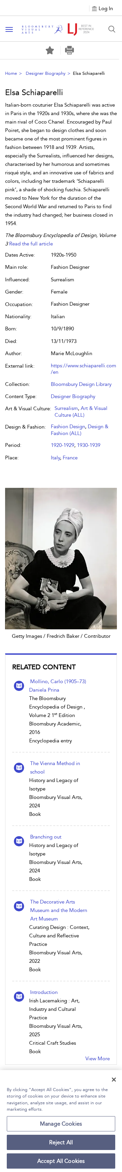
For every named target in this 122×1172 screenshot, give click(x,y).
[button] (69, 50)
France (70, 458)
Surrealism (66, 408)
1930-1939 (88, 445)
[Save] (50, 50)
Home (11, 73)
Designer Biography (45, 73)
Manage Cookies (61, 1124)
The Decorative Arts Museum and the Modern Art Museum (58, 910)
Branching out (45, 837)
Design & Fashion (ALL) (79, 430)
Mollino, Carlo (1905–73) (58, 681)
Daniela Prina (44, 690)
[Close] (113, 1079)
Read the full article (31, 244)
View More (97, 1059)
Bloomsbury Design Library (81, 384)
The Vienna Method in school (55, 767)
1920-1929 (62, 445)
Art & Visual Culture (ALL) (81, 411)
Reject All (61, 1142)
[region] (61, 1121)
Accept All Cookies (61, 1161)
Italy (55, 458)
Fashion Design (68, 427)
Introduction (44, 992)
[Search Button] (111, 29)
